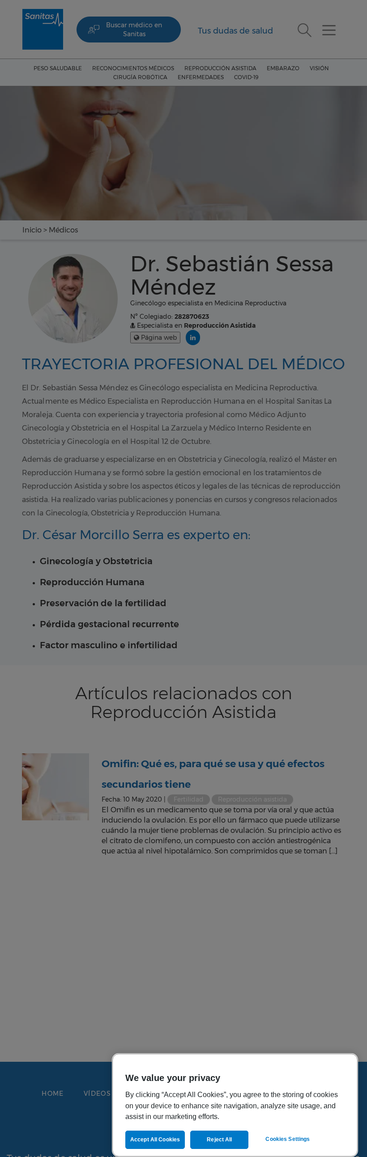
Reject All (219, 1139)
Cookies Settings (287, 1139)
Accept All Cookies (155, 1139)
